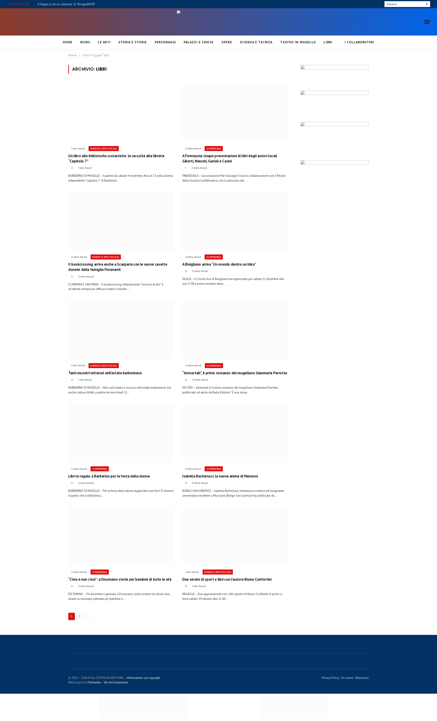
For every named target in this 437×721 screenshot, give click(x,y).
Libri (328, 42)
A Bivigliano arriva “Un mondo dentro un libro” (219, 264)
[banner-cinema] (334, 125)
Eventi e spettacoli (103, 148)
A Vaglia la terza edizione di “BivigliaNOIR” (67, 4)
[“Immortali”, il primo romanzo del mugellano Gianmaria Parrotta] (235, 329)
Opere (226, 42)
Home (68, 42)
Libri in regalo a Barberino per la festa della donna (109, 476)
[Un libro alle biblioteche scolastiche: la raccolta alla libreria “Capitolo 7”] (121, 112)
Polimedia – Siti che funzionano (108, 682)
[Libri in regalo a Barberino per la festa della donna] (121, 433)
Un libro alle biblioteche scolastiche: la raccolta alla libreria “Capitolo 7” (116, 158)
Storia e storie (132, 42)
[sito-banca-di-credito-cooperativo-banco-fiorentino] (334, 68)
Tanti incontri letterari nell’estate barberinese (105, 372)
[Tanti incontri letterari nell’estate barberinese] (121, 329)
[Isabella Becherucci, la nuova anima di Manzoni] (235, 433)
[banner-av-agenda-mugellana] (334, 164)
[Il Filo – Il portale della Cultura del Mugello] (218, 22)
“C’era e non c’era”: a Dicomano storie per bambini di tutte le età (119, 579)
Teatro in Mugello (298, 42)
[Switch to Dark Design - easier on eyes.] (373, 4)
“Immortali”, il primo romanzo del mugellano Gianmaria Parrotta (234, 372)
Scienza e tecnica (256, 42)
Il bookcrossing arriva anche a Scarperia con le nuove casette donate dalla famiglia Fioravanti (117, 267)
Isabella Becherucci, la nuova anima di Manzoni (220, 476)
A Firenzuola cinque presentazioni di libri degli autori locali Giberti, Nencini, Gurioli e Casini (229, 158)
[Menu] (427, 22)
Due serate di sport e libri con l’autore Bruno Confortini (227, 579)
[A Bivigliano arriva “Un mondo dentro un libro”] (235, 221)
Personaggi (165, 42)
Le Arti (104, 42)
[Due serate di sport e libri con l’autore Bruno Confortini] (235, 536)
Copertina (213, 148)
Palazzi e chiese (199, 42)
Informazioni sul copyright (143, 678)
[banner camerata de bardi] (334, 94)
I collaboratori (359, 42)
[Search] (380, 4)
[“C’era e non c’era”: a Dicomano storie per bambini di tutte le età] (121, 536)
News (85, 42)
